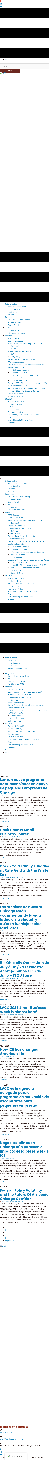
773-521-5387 (6, 1432)
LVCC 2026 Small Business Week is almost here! (23, 1009)
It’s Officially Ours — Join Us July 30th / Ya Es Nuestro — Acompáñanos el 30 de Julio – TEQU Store (24, 969)
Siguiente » (9, 1240)
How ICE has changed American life (19, 1051)
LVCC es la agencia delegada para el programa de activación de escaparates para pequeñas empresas (24, 1097)
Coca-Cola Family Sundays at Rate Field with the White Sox (24, 870)
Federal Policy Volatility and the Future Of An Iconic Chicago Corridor (24, 1194)
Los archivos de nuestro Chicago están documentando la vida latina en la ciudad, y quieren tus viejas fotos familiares (21, 917)
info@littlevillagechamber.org (11, 1439)
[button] (10, 70)
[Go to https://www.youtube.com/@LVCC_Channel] (24, 6)
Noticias (20, 795)
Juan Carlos (5, 795)
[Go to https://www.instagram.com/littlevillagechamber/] (24, 4)
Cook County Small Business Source (17, 832)
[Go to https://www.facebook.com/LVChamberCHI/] (24, 1)
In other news (13, 795)
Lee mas (4, 821)
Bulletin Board (14, 837)
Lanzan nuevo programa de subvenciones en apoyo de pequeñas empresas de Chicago (24, 786)
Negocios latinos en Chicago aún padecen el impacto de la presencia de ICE (24, 1149)
